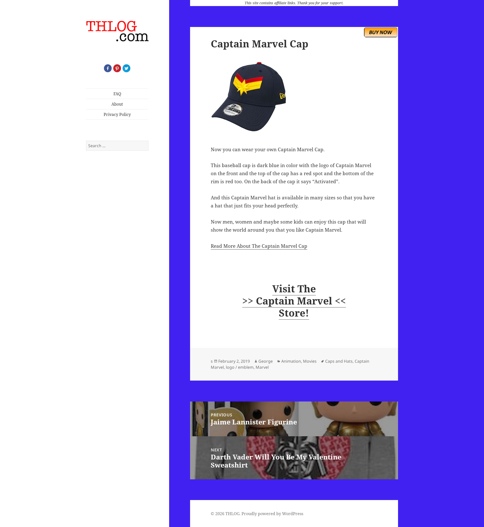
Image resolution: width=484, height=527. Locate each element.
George (265, 361)
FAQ (117, 94)
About (117, 104)
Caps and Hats (339, 361)
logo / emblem (240, 367)
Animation (291, 361)
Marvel (262, 367)
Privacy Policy (117, 114)
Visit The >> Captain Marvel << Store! (294, 300)
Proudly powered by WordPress (272, 513)
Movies (310, 361)
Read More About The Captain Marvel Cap (259, 246)
